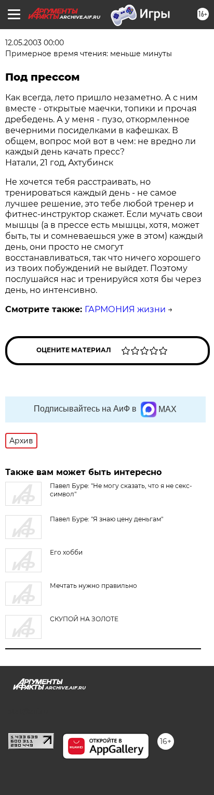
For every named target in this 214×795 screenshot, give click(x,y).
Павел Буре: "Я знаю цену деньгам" (106, 519)
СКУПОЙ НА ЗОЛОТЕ (84, 619)
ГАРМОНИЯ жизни (125, 309)
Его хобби (66, 552)
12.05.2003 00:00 (34, 42)
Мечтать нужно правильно (93, 585)
